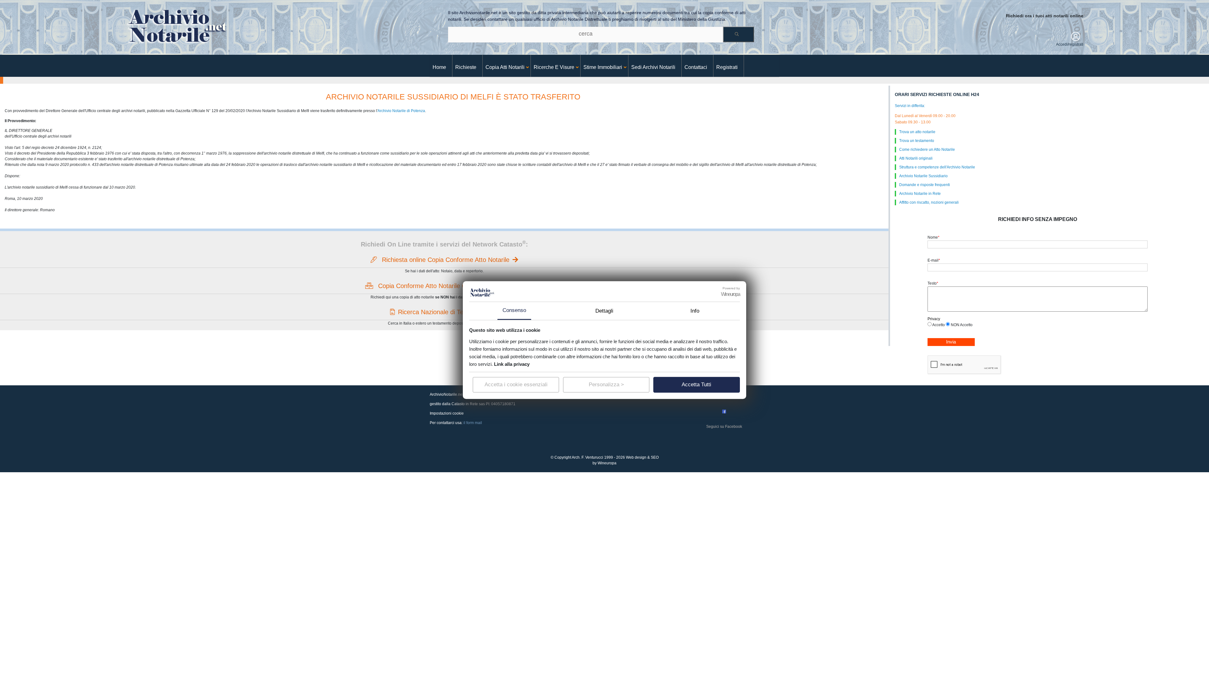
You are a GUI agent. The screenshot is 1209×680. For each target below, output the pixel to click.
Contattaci (695, 67)
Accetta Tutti (696, 385)
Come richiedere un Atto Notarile (927, 149)
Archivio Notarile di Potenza (401, 111)
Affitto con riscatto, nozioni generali (929, 202)
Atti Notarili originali (916, 158)
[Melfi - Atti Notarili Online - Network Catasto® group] (176, 25)
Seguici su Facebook (724, 426)
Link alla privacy (512, 364)
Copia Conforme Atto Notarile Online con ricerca (445, 285)
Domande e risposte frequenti (924, 185)
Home (439, 67)
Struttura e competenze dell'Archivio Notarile (937, 167)
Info (694, 311)
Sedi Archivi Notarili (653, 67)
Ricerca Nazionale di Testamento (444, 312)
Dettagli (604, 311)
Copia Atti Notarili (505, 67)
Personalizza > (606, 385)
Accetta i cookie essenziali (516, 385)
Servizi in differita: (910, 106)
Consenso (514, 310)
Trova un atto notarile (917, 132)
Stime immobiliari (602, 67)
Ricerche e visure (554, 67)
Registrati (727, 67)
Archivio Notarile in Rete (920, 193)
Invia (951, 341)
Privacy (934, 319)
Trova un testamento (916, 141)
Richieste (465, 67)
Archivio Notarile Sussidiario (923, 176)
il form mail (472, 423)
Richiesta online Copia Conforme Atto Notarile (444, 259)
